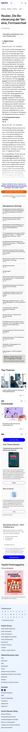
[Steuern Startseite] (5, 3)
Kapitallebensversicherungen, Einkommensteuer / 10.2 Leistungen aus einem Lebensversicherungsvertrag (13, 323)
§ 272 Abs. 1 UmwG (12, 156)
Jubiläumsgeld (7, 271)
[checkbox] (4, 549)
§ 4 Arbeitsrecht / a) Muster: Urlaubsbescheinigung (10, 308)
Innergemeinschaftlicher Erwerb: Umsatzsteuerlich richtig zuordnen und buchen (13, 293)
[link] (3, 9)
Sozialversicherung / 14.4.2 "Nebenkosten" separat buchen (13, 337)
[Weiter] (25, 401)
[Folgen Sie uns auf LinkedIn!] (2, 690)
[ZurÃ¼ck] (21, 401)
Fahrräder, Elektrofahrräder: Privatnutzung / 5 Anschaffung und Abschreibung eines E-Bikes (14, 251)
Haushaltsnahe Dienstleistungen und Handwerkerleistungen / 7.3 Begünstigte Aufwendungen (14, 243)
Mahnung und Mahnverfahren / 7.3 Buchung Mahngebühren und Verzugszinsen (14, 301)
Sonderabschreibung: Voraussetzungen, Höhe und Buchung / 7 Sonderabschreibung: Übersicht (13, 278)
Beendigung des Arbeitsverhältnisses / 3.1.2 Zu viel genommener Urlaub (13, 218)
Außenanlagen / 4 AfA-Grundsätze (12, 351)
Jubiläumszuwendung (8, 265)
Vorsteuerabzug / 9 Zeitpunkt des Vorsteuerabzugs (12, 315)
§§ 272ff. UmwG (7, 70)
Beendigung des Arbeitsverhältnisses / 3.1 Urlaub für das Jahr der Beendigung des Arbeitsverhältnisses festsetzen (13, 210)
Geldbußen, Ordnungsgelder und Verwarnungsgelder (12, 344)
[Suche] (21, 2)
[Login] (25, 2)
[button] (14, 191)
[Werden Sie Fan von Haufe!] (5, 690)
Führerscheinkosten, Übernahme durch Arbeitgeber (13, 330)
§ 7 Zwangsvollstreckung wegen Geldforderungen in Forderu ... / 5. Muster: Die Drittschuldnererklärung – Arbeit (14, 234)
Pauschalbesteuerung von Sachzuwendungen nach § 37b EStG (13, 285)
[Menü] (11, 2)
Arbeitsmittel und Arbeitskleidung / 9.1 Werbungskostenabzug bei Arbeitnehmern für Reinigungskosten (13, 226)
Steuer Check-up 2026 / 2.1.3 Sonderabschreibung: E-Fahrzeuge (14, 259)
